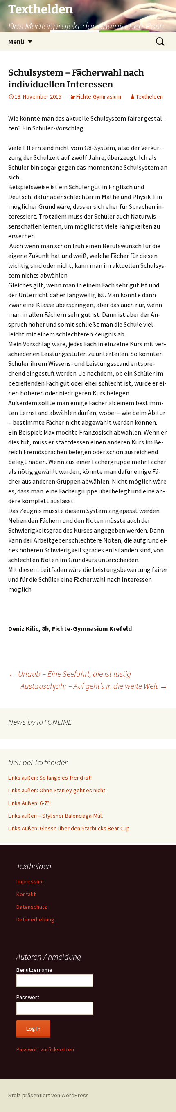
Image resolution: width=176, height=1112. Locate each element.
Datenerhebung (35, 919)
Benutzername (34, 969)
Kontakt (26, 894)
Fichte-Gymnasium (98, 96)
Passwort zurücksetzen (45, 1049)
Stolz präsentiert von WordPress (48, 1095)
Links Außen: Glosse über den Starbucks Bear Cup (69, 828)
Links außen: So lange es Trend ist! (50, 777)
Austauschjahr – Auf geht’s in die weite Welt (94, 686)
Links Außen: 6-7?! (29, 803)
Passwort (27, 997)
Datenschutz (31, 906)
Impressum (30, 881)
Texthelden (149, 96)
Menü (16, 41)
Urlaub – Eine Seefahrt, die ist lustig (69, 673)
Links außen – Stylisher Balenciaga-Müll (55, 815)
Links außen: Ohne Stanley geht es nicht (56, 790)
